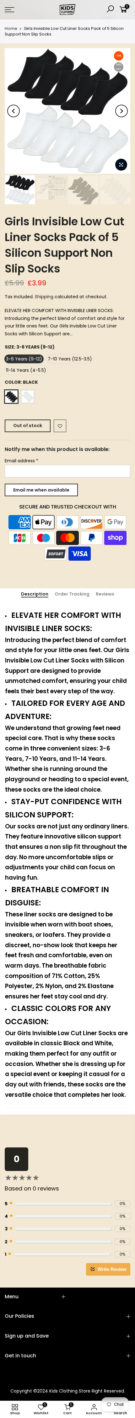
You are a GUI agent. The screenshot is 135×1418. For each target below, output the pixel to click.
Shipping (44, 297)
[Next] (121, 111)
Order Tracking (72, 594)
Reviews (105, 594)
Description (34, 594)
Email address (21, 461)
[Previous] (13, 111)
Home (11, 28)
